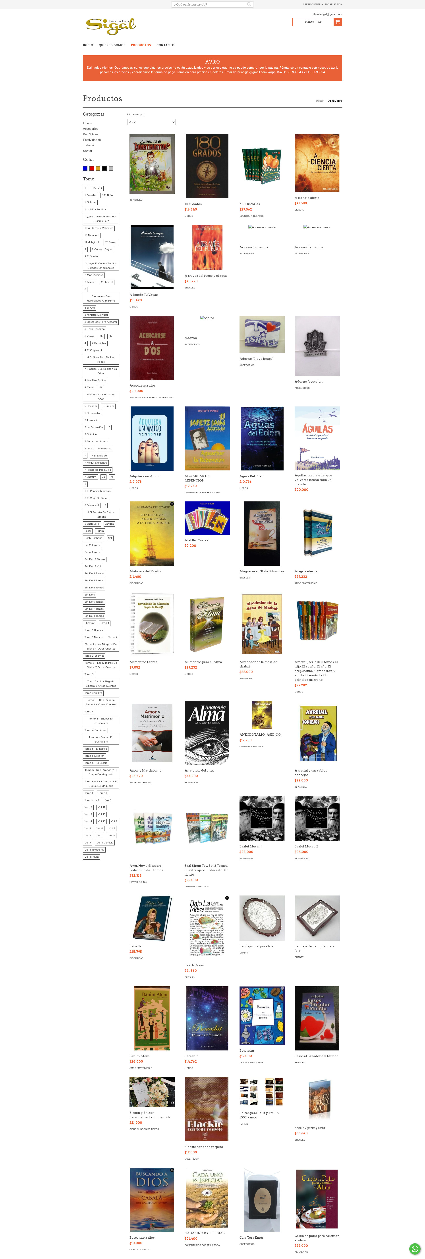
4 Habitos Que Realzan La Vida (101, 371)
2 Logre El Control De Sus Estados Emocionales (101, 266)
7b (112, 477)
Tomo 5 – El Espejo (96, 763)
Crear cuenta (311, 4)
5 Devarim (91, 406)
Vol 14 (88, 821)
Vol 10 (88, 807)
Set (110, 538)
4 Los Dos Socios (95, 380)
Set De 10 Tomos (95, 559)
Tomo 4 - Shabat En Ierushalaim (101, 721)
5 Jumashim (92, 420)
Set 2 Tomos (92, 545)
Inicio (88, 45)
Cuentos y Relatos (252, 216)
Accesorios (90, 128)
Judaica (88, 145)
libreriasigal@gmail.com (327, 14)
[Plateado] (111, 168)
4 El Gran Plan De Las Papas (100, 360)
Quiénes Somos (112, 45)
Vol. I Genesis (105, 843)
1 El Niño (107, 195)
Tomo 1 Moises (93, 637)
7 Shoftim (90, 477)
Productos (141, 45)
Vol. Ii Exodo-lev (94, 850)
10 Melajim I (92, 235)
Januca (109, 524)
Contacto (165, 45)
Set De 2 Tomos (94, 573)
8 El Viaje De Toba (96, 498)
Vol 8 (111, 835)
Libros (87, 123)
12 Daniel (110, 242)
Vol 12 (88, 814)
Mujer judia (192, 1159)
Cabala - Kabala (139, 1249)
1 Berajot (96, 188)
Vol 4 (100, 828)
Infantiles (135, 200)
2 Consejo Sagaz (102, 249)
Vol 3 (88, 828)
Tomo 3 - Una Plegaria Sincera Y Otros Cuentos (101, 684)
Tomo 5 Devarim (94, 756)
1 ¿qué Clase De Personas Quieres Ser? (101, 219)
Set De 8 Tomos (94, 616)
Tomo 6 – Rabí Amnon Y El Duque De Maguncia (101, 784)
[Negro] (104, 168)
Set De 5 (90, 595)
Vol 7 (100, 835)
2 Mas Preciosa (94, 275)
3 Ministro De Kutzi (96, 315)
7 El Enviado (99, 456)
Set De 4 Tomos (94, 588)
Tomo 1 (104, 623)
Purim (100, 531)
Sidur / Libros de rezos (144, 1129)
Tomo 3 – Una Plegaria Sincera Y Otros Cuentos (101, 702)
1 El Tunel (90, 202)
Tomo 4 (89, 712)
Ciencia (299, 210)
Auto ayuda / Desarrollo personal (151, 397)
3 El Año (90, 308)
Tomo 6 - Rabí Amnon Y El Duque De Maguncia (101, 772)
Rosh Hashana (93, 538)
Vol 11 (101, 807)
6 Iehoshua (105, 449)
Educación (301, 1252)
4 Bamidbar (99, 343)
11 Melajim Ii (92, 242)
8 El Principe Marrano (97, 491)
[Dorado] (98, 168)
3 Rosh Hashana (95, 329)
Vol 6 (88, 835)
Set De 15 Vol (93, 566)
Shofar (87, 151)
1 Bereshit (90, 195)
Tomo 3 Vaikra (93, 693)
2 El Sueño (91, 256)
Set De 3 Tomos (94, 580)
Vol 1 (108, 800)
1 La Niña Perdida (95, 209)
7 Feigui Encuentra (96, 463)
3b (110, 336)
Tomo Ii (103, 793)
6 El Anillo (91, 434)
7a (103, 477)
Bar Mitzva (90, 134)
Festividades (92, 139)
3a (101, 336)
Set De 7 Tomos (94, 609)
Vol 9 (88, 843)
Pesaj (88, 531)
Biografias (136, 583)
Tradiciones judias (251, 1062)
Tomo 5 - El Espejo (96, 749)
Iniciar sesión (333, 4)
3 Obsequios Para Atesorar (101, 322)
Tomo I (89, 793)
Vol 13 (101, 814)
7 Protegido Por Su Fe (98, 470)
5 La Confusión (94, 427)
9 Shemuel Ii (92, 524)
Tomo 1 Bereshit (94, 630)
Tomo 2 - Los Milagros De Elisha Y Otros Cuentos (101, 646)
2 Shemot (107, 282)
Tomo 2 (112, 637)
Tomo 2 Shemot (94, 656)
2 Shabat (90, 282)
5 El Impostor (92, 413)
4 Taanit (90, 387)
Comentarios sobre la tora (202, 492)
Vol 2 (114, 821)
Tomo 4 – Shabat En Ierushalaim (101, 739)
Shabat (244, 953)
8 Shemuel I (92, 505)
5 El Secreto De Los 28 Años (101, 397)
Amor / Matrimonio (306, 583)
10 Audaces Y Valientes (99, 228)
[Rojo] (91, 168)
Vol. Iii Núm (92, 857)
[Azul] (85, 168)
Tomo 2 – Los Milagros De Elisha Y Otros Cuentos (101, 665)
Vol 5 (112, 828)
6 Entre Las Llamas (96, 441)
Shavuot (90, 623)
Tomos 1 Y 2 (92, 800)
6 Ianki (89, 449)
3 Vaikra (90, 336)
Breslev (190, 287)
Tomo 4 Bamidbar (95, 730)
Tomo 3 (89, 674)
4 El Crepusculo (94, 350)
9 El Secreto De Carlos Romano (100, 515)
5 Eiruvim (108, 406)
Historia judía (138, 882)
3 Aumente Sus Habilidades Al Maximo (101, 298)
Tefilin (244, 1124)
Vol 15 (101, 821)
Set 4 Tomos (92, 552)
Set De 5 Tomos (94, 602)
